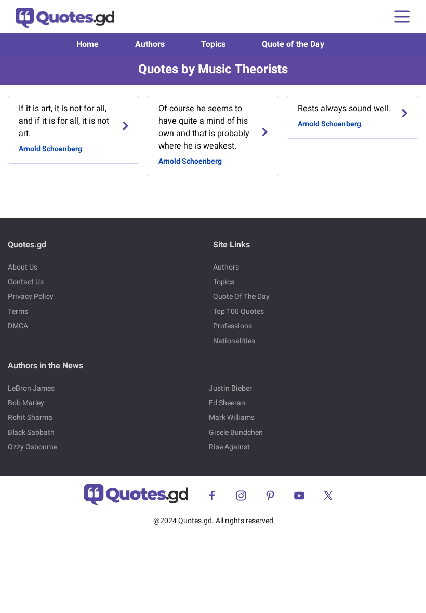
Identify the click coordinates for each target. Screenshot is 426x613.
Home (87, 44)
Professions (232, 326)
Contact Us (26, 281)
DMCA (18, 326)
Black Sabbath (31, 432)
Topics (213, 44)
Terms (18, 311)
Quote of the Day (293, 44)
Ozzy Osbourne (32, 447)
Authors (150, 44)
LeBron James (31, 388)
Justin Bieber (230, 388)
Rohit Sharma (30, 417)
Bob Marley (26, 402)
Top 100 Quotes (238, 311)
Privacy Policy (31, 296)
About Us (22, 267)
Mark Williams (232, 417)
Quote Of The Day (241, 296)
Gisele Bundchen (236, 432)
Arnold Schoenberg (50, 148)
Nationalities (234, 341)
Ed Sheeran (227, 402)
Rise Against (229, 447)
